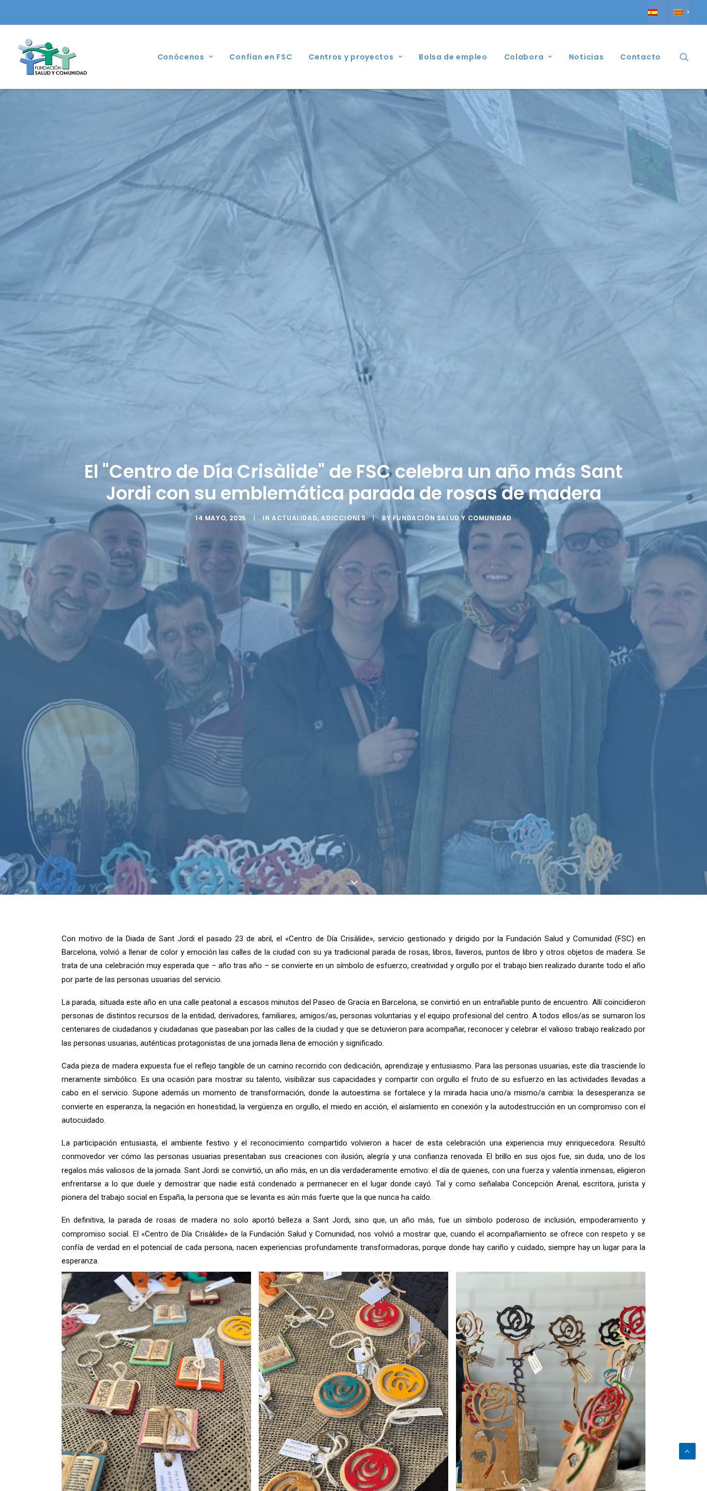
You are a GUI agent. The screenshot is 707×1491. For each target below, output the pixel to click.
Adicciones (343, 518)
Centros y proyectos (350, 57)
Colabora (524, 57)
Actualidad (294, 518)
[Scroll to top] (687, 1450)
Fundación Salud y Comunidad (452, 518)
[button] (684, 57)
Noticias (586, 57)
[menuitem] (657, 12)
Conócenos (180, 57)
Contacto (640, 57)
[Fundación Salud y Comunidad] (52, 57)
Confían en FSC (260, 57)
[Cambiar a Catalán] (679, 12)
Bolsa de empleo (453, 57)
